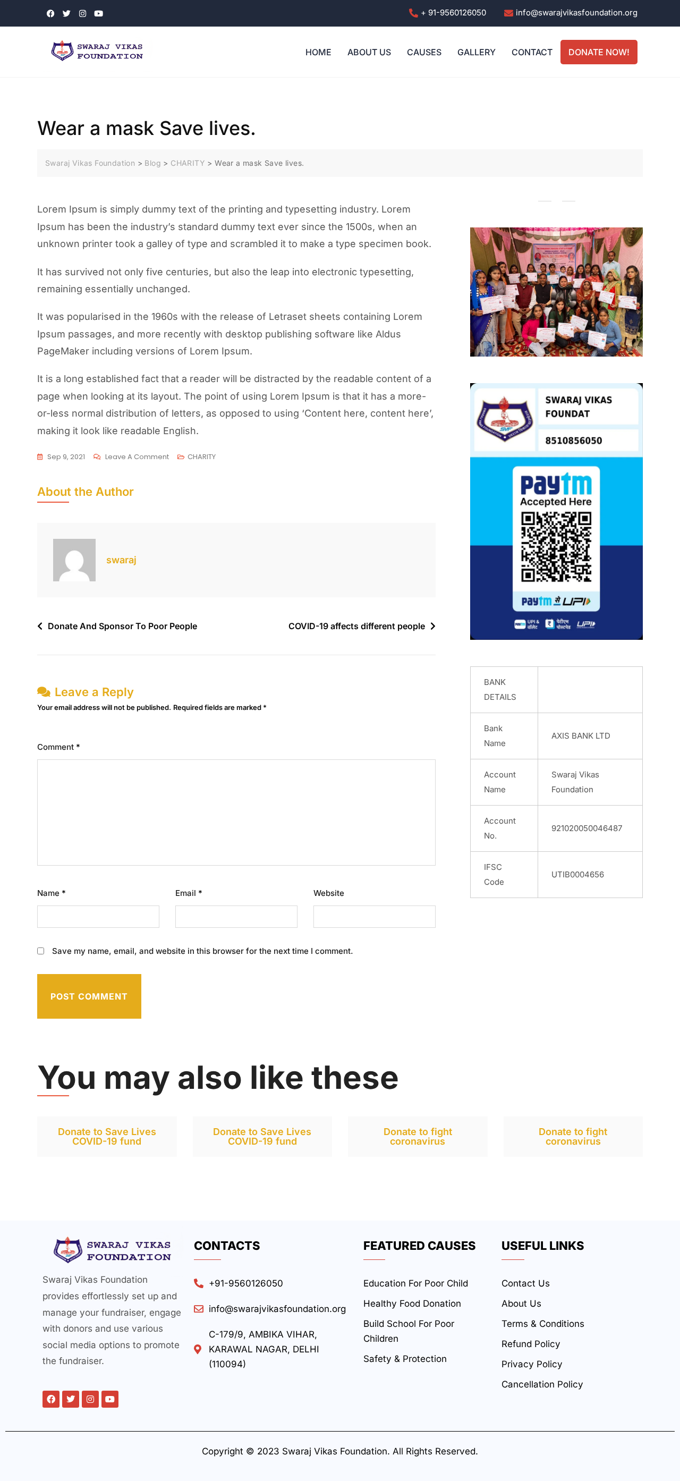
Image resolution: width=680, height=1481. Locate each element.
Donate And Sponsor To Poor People (122, 626)
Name (51, 893)
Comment (58, 747)
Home (318, 52)
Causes (424, 52)
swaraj (121, 559)
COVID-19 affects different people (356, 626)
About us (369, 52)
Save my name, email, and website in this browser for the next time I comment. (202, 951)
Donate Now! (599, 52)
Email (188, 893)
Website (328, 893)
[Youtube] (109, 1399)
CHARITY (202, 457)
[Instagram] (90, 1399)
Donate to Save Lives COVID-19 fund (107, 1136)
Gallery (476, 52)
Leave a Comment (137, 456)
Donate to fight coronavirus (418, 1136)
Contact (532, 52)
